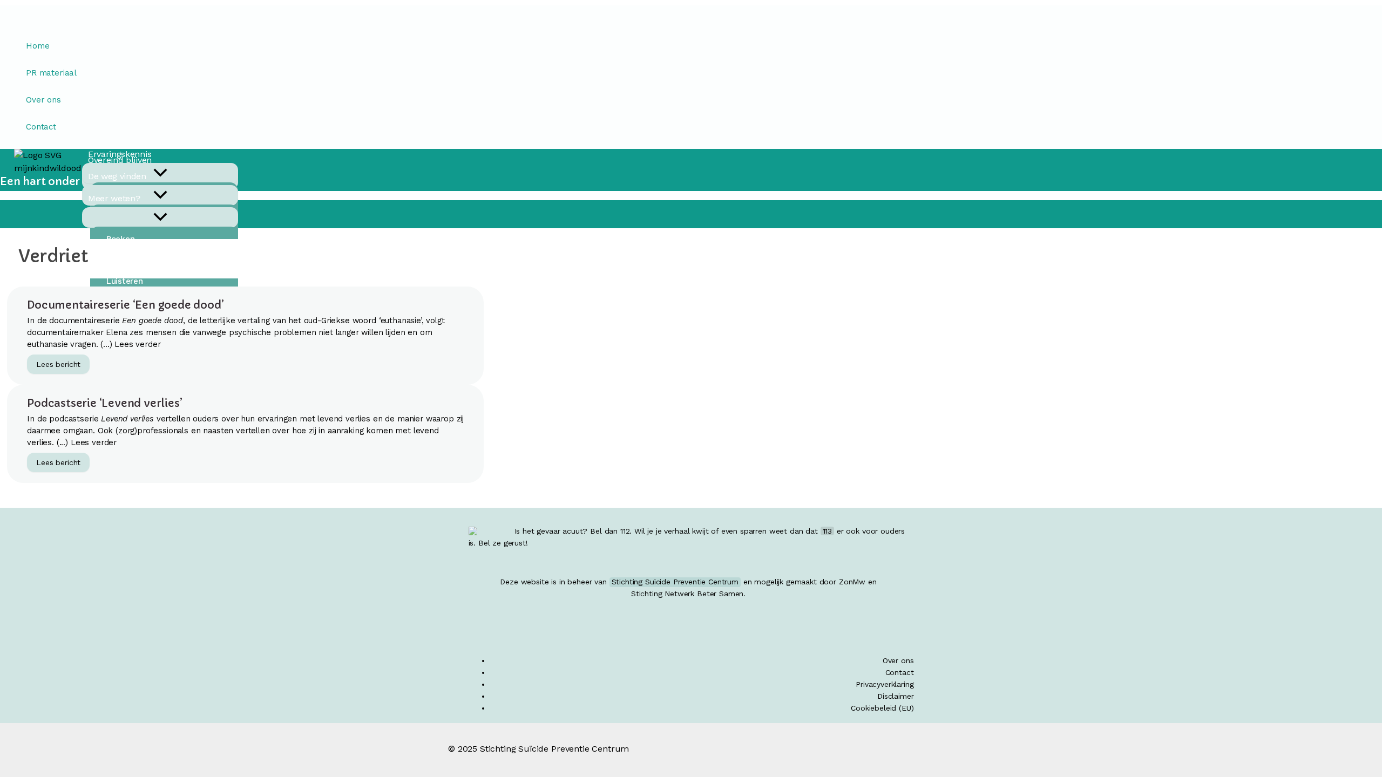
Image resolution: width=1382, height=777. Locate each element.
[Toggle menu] (160, 217)
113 (827, 531)
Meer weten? (114, 198)
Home (37, 46)
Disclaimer (895, 696)
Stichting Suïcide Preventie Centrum (675, 581)
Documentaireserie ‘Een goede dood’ (125, 305)
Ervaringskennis (119, 154)
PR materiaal (51, 73)
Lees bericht (63, 365)
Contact (41, 127)
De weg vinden (117, 176)
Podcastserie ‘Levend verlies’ (104, 403)
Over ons (43, 100)
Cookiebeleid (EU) (882, 708)
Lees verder (137, 344)
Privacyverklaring (884, 684)
